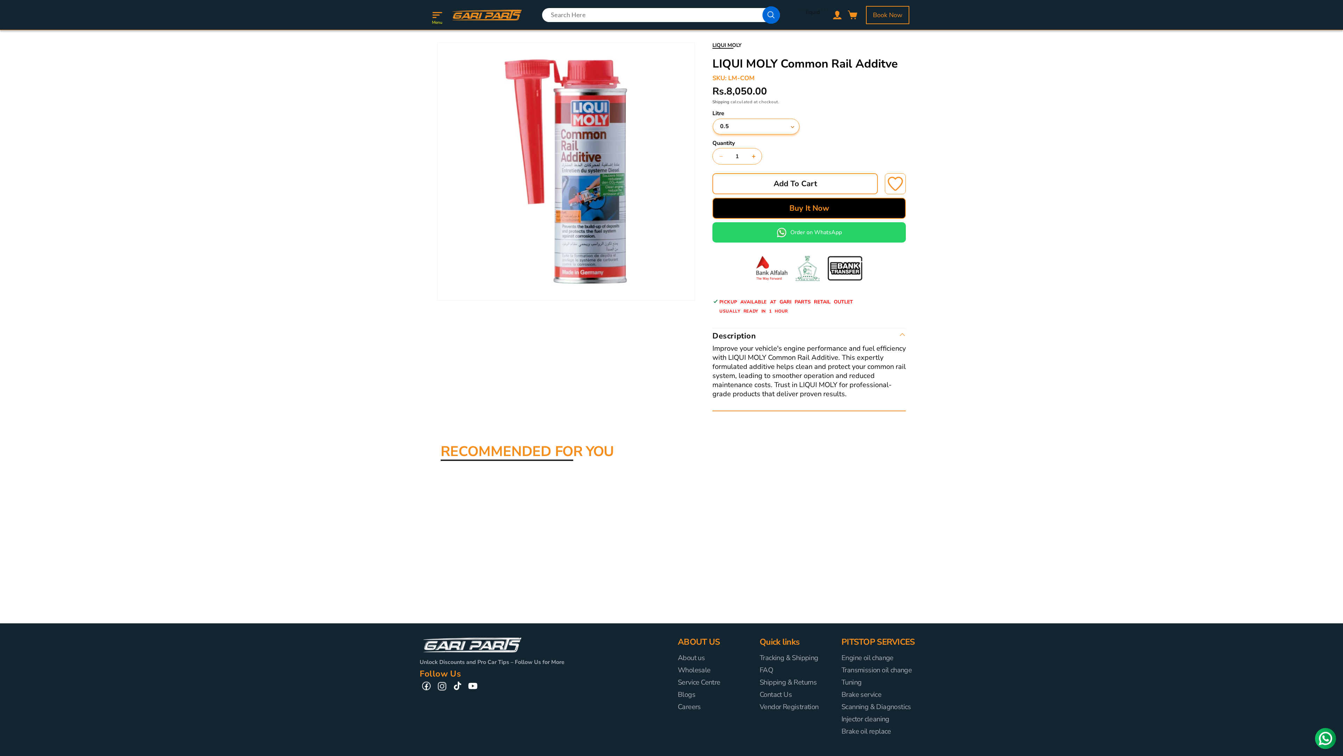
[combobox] (661, 15)
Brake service (861, 694)
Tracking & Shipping (789, 658)
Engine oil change (867, 658)
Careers (689, 707)
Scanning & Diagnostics (876, 707)
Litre (718, 113)
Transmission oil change (876, 670)
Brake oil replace (866, 731)
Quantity (723, 143)
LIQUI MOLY (726, 45)
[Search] (771, 15)
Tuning (851, 682)
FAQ (766, 670)
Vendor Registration (789, 707)
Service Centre (699, 682)
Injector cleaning (865, 719)
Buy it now (809, 208)
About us (691, 658)
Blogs (686, 694)
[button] (437, 15)
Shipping (720, 102)
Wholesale (694, 670)
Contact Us (776, 694)
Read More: (726, 403)
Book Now (887, 15)
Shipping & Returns (788, 682)
